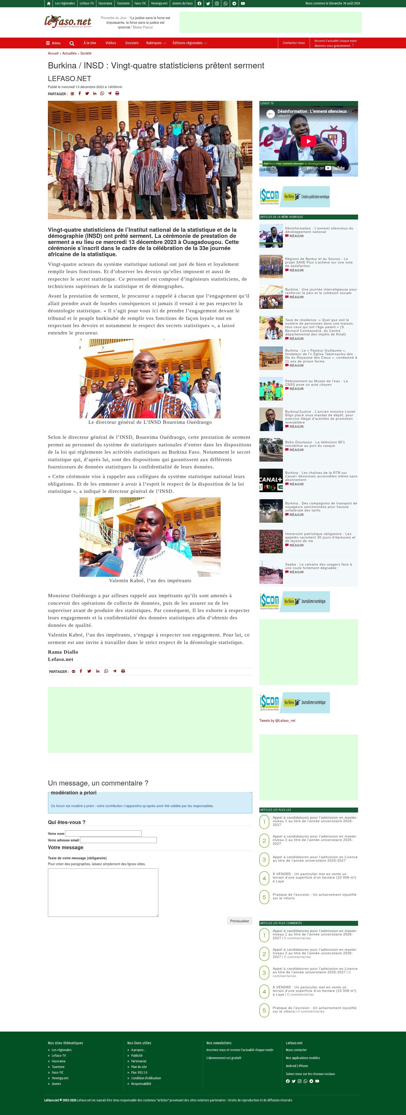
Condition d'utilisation (146, 1078)
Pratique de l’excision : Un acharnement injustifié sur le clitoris (315, 896)
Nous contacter (296, 1050)
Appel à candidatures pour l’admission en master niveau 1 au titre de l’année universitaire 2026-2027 (314, 821)
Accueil (53, 53)
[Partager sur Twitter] (87, 93)
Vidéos (110, 43)
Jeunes (56, 1084)
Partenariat (138, 1061)
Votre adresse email (63, 840)
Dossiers (132, 43)
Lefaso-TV (87, 3)
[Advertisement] (271, 22)
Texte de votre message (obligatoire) (77, 858)
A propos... (138, 1050)
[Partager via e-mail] (72, 93)
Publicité (137, 1056)
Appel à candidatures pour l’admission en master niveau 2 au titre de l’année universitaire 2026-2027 (314, 839)
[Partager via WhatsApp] (102, 93)
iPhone (303, 1066)
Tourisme (123, 3)
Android (291, 1066)
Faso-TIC (140, 3)
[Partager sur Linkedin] (95, 93)
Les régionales (65, 3)
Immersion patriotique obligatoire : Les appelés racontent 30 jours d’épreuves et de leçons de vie (320, 537)
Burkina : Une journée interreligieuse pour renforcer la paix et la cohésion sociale (321, 291)
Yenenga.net (159, 3)
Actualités (69, 53)
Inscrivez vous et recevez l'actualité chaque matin (240, 1050)
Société (85, 53)
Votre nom (56, 833)
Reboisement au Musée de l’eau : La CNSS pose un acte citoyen (316, 382)
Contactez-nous (294, 43)
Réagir (296, 236)
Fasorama (105, 3)
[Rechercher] (72, 44)
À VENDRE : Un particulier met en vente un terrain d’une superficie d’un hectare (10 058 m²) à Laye (314, 877)
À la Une (90, 43)
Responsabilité (141, 1084)
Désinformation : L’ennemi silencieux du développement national (319, 230)
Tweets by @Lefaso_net (277, 720)
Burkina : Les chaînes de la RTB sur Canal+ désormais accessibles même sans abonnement (321, 476)
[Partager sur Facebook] (80, 93)
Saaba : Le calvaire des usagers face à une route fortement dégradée (318, 566)
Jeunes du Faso (182, 3)
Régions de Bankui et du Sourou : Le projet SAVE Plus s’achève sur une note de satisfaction (319, 262)
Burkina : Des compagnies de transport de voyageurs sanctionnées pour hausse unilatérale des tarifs (321, 506)
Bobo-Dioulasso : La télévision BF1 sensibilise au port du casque (315, 444)
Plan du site (139, 1067)
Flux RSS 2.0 (139, 1073)
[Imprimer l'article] (117, 93)
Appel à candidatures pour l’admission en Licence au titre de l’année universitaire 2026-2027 (315, 858)
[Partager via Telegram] (110, 93)
